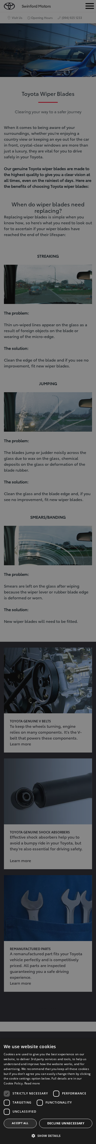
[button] (48, 1135)
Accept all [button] (20, 1123)
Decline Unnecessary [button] (65, 1123)
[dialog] (48, 572)
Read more (32, 1083)
